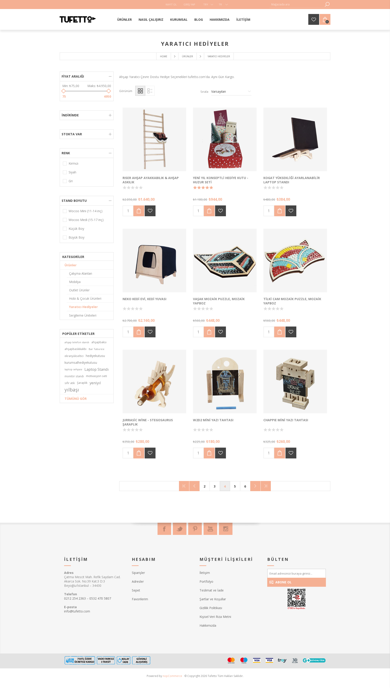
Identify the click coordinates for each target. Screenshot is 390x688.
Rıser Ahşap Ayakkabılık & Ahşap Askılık (151, 180)
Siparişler (138, 573)
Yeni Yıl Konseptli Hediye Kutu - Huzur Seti (220, 180)
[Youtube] (210, 529)
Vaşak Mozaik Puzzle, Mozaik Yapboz (219, 301)
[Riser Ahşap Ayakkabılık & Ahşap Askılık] (154, 139)
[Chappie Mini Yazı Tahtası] (295, 381)
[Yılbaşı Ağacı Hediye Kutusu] (225, 139)
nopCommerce (172, 676)
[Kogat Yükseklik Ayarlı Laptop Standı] (295, 139)
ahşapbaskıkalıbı (75, 349)
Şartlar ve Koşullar (213, 599)
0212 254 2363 (75, 598)
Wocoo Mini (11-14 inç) (85, 211)
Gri (71, 181)
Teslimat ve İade (212, 590)
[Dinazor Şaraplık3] (154, 381)
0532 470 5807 (100, 598)
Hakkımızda (208, 625)
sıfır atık (70, 383)
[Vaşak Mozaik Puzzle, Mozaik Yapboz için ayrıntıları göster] (225, 260)
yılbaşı (72, 390)
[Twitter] (179, 529)
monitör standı (74, 376)
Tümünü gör (76, 398)
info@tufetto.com (77, 611)
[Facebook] (164, 529)
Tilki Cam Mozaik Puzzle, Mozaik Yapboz (292, 301)
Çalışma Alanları (80, 273)
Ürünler (71, 265)
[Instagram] (225, 529)
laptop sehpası (73, 369)
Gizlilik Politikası (211, 608)
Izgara (140, 91)
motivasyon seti (96, 376)
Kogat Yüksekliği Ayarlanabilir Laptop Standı (291, 180)
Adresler (138, 581)
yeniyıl (95, 382)
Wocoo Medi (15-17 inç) (86, 220)
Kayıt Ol (171, 4)
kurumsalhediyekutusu (81, 362)
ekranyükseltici (74, 356)
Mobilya (75, 282)
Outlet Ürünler (79, 290)
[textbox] (296, 4)
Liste (150, 91)
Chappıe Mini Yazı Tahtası (285, 420)
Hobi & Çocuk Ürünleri (85, 298)
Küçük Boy (76, 228)
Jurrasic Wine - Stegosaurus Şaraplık (148, 422)
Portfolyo (206, 581)
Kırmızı (73, 163)
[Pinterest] (195, 529)
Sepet (136, 590)
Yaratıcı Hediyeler (83, 307)
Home (163, 56)
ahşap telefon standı (77, 342)
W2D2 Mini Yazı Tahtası (213, 420)
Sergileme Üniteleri (82, 315)
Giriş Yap (189, 4)
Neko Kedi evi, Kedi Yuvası (144, 299)
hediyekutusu (95, 356)
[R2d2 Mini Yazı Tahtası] (225, 381)
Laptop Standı (96, 369)
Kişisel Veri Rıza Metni (215, 616)
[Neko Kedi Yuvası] (154, 260)
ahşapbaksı (99, 342)
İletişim (205, 573)
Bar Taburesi (96, 349)
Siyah (72, 172)
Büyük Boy (76, 237)
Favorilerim (140, 599)
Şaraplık (82, 383)
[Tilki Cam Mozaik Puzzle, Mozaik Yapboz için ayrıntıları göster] (295, 260)
